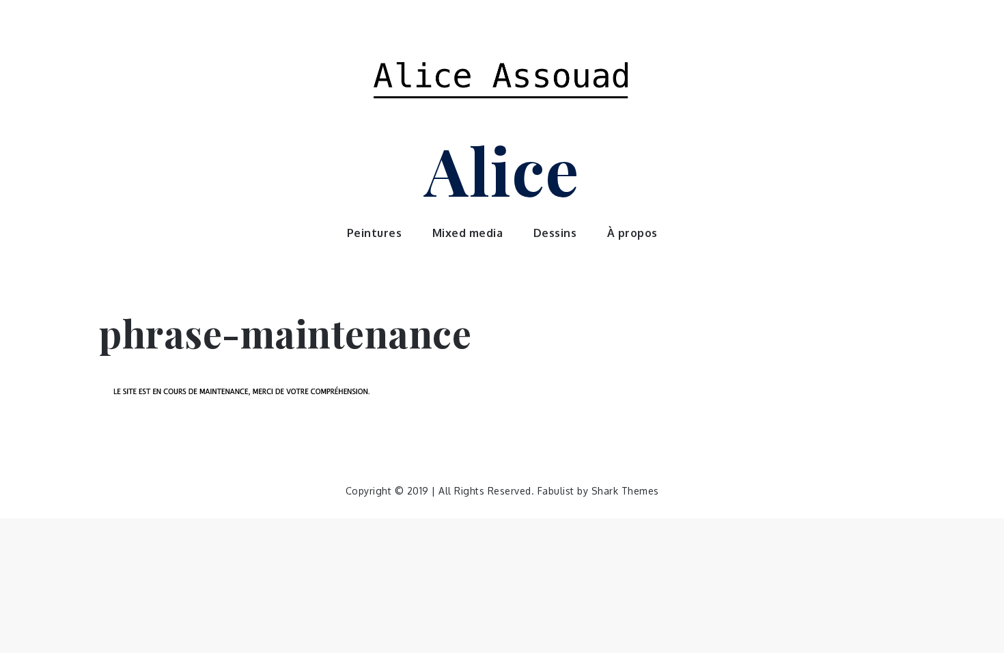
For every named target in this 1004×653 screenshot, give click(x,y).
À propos (632, 233)
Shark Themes (625, 491)
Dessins (555, 233)
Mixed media (467, 233)
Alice (502, 169)
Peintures (374, 233)
